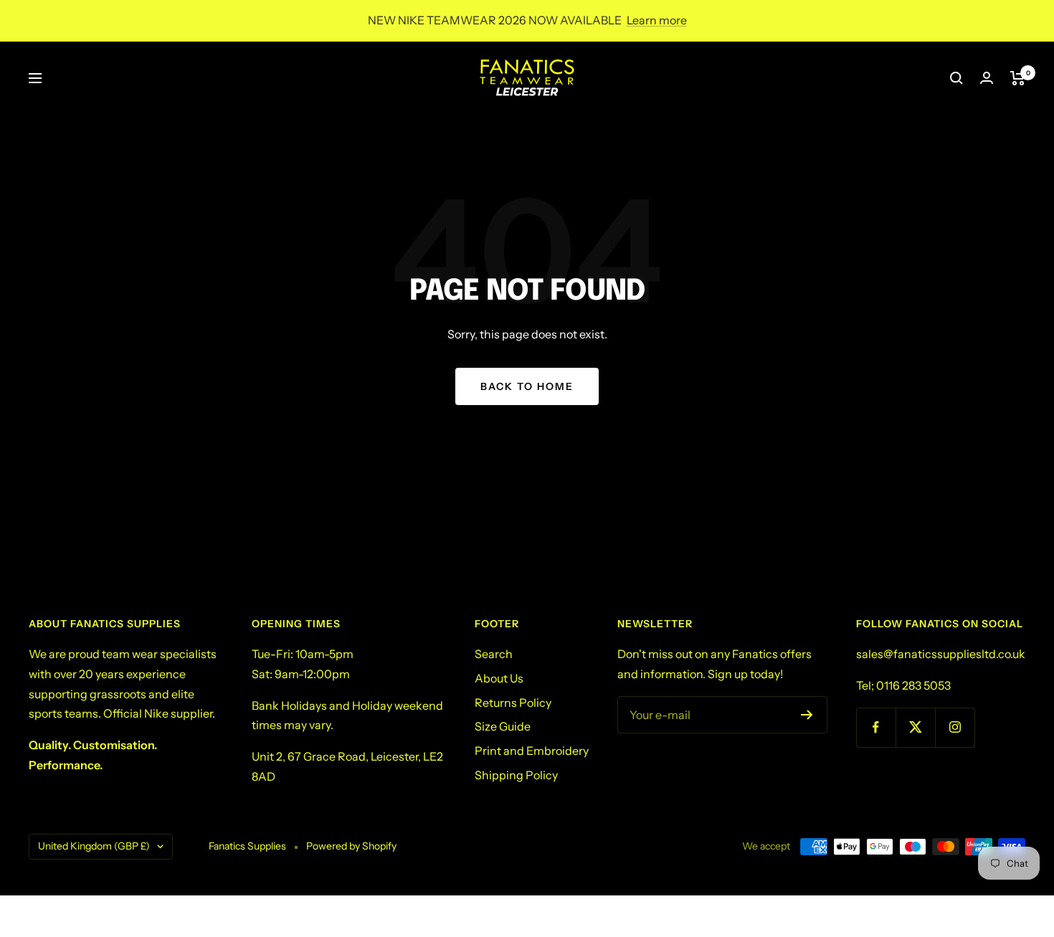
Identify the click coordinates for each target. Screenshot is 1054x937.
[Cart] (1017, 78)
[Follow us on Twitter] (915, 727)
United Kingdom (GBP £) (94, 846)
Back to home (527, 386)
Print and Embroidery (532, 750)
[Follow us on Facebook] (876, 727)
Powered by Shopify (351, 846)
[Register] (807, 715)
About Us (499, 678)
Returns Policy (513, 702)
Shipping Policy (516, 775)
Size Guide (503, 726)
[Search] (956, 78)
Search (494, 654)
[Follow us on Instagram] (954, 727)
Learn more (657, 20)
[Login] (986, 78)
